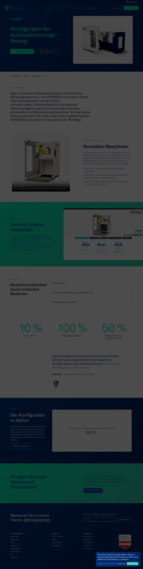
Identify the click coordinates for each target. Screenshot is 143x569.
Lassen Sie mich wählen (106, 564)
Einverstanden (132, 564)
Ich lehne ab (120, 564)
